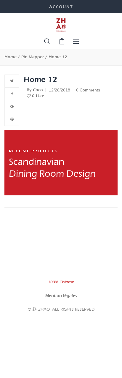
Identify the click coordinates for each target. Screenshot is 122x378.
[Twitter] (12, 81)
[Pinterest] (12, 119)
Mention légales (61, 295)
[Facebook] (12, 94)
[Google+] (12, 106)
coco (35, 89)
